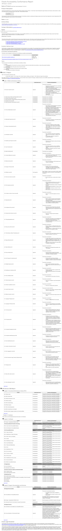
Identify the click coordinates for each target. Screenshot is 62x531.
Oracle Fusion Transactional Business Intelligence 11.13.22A (15, 43)
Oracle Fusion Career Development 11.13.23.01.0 (9, 24)
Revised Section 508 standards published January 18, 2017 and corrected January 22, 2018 (16, 59)
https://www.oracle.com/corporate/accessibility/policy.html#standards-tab (13, 524)
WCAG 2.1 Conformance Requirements (14, 78)
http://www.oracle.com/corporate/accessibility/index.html (34, 49)
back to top (5, 386)
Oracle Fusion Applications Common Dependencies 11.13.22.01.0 (16, 41)
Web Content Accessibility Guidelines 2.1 (8, 57)
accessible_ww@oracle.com (17, 27)
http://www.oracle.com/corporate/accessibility (16, 525)
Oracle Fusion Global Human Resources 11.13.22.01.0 (14, 42)
